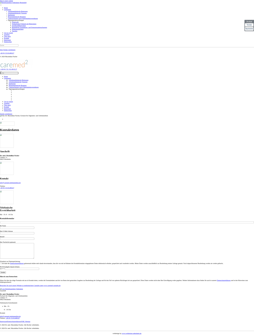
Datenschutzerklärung (17, 263)
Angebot (6, 34)
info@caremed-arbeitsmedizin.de (10, 183)
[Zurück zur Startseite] (13, 2)
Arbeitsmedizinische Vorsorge (17, 13)
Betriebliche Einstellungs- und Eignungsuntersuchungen (29, 27)
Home (6, 8)
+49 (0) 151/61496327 (7, 53)
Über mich (7, 36)
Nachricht (249, 29)
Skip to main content (6, 1)
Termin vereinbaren (6, 114)
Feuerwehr (15, 22)
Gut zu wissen (8, 33)
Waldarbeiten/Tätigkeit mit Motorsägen (24, 24)
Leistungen (7, 9)
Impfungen (11, 15)
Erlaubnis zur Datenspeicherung (10, 261)
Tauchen (14, 31)
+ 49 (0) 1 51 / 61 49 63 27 (8, 69)
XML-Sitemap (25, 321)
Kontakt (6, 38)
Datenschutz (8, 42)
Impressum (7, 40)
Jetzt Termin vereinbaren (7, 50)
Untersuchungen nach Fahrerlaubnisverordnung (23, 18)
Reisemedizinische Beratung (17, 17)
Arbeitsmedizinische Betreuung (18, 11)
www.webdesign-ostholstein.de (131, 333)
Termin (249, 25)
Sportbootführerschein (19, 26)
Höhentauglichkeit (17, 29)
